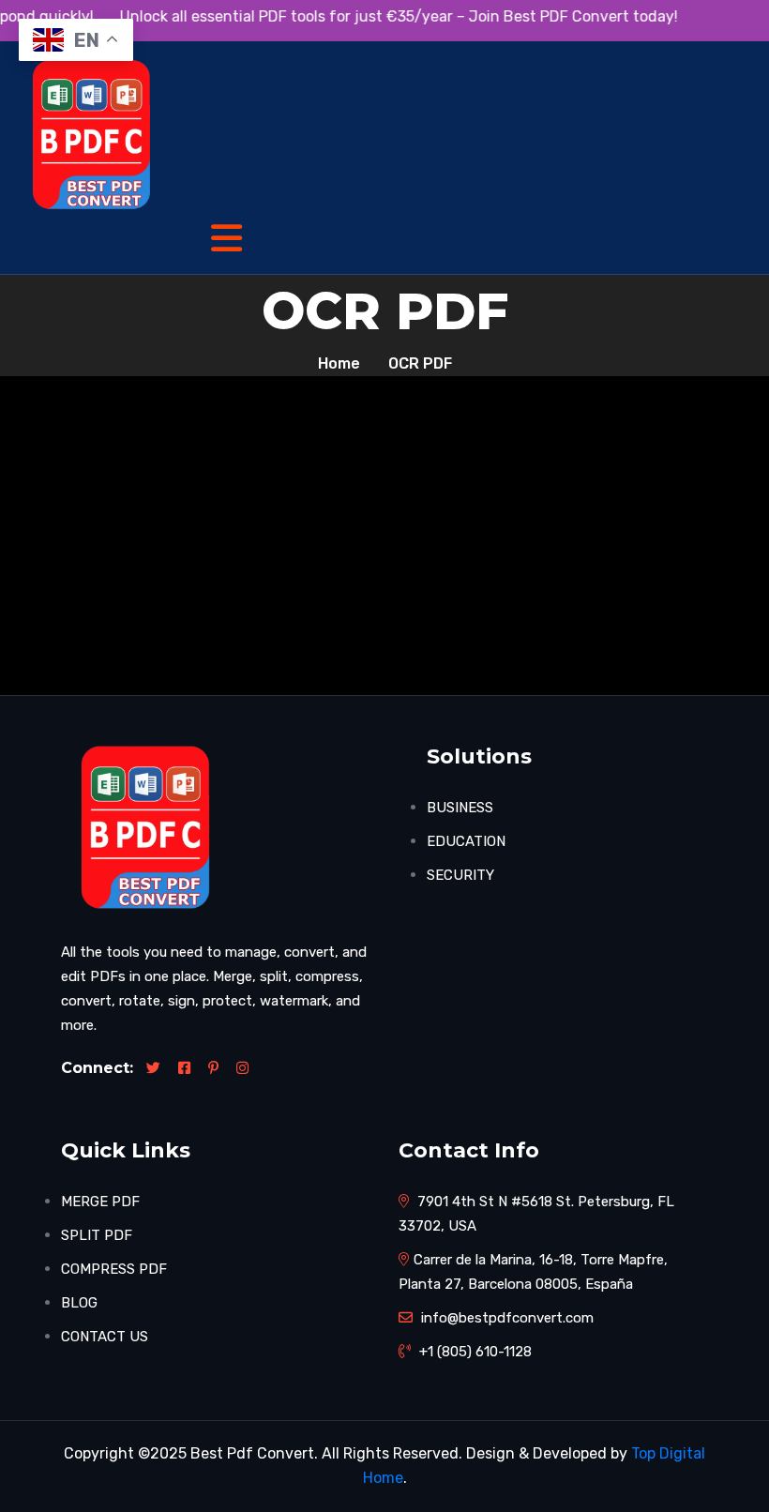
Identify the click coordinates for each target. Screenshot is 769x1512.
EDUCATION (466, 841)
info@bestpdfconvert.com (505, 1317)
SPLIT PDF (96, 1235)
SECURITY (460, 875)
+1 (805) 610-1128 (473, 1351)
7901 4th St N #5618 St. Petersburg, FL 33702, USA (536, 1213)
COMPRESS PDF (114, 1269)
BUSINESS (460, 807)
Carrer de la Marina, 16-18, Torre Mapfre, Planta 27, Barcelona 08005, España (533, 1272)
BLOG (79, 1302)
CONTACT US (104, 1336)
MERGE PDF (100, 1201)
